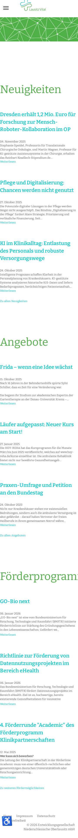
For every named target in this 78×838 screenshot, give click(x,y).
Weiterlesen (8, 161)
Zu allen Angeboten (13, 535)
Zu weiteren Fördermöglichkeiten (22, 788)
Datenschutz (46, 816)
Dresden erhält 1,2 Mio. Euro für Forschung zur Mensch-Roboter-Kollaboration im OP (38, 121)
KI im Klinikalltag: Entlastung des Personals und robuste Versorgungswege (35, 250)
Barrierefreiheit (14, 820)
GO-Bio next (15, 601)
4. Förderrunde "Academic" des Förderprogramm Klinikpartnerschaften (37, 732)
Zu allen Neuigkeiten (13, 301)
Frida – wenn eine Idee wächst (36, 367)
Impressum (24, 816)
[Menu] (6, 8)
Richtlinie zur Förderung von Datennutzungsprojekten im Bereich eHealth (34, 663)
